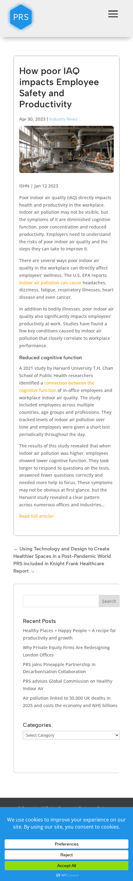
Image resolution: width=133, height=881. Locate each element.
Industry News (63, 119)
